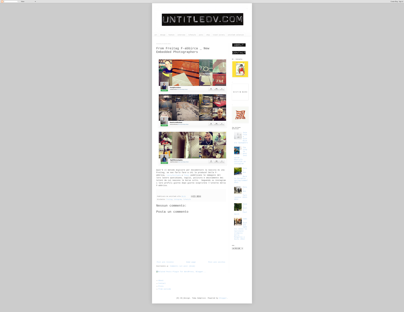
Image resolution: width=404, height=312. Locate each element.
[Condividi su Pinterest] (200, 196)
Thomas (186, 175)
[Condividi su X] (196, 196)
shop (208, 35)
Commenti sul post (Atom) (182, 266)
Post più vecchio (216, 262)
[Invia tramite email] (192, 196)
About (161, 281)
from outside (164, 289)
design (162, 35)
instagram (177, 199)
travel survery (219, 35)
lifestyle (192, 35)
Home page (191, 262)
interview (181, 35)
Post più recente (165, 262)
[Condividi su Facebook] (198, 196)
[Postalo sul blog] (194, 196)
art (156, 35)
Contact (162, 283)
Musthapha (176, 175)
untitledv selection (236, 35)
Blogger (223, 298)
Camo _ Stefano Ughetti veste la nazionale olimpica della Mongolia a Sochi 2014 (240, 229)
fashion (171, 35)
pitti (201, 35)
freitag (169, 199)
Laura (169, 175)
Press (161, 286)
